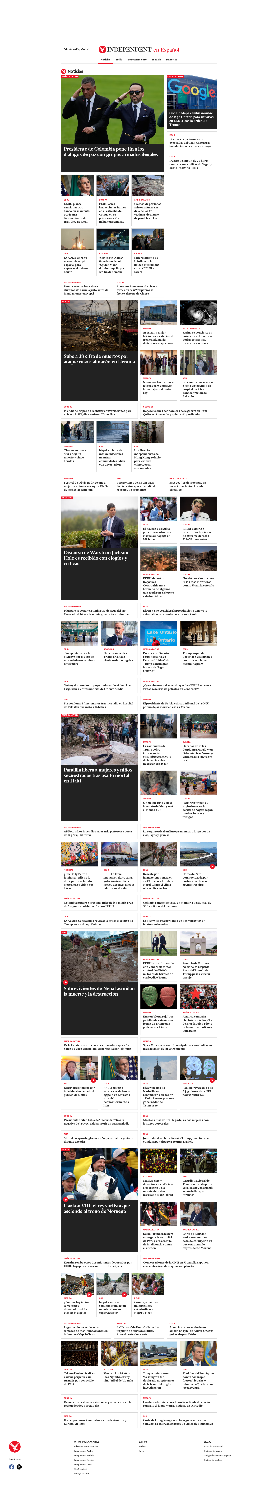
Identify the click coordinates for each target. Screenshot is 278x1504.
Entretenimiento (137, 59)
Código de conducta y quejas (218, 1456)
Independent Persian (84, 1460)
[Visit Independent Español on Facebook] (11, 1467)
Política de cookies (213, 1460)
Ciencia (68, 254)
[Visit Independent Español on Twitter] (19, 1467)
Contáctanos (15, 1459)
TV (65, 1084)
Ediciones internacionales (86, 1446)
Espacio (156, 59)
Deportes (171, 59)
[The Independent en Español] (139, 49)
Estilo (119, 59)
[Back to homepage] (41, 1447)
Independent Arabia (83, 1451)
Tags (141, 1451)
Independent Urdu (83, 1465)
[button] (76, 49)
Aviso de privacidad (213, 1446)
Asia (185, 378)
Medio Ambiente (72, 283)
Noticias (106, 59)
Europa (103, 200)
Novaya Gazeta (81, 1474)
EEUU (172, 135)
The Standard (80, 1469)
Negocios (148, 407)
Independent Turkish (84, 1456)
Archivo (142, 1446)
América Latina (70, 77)
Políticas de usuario (213, 1451)
